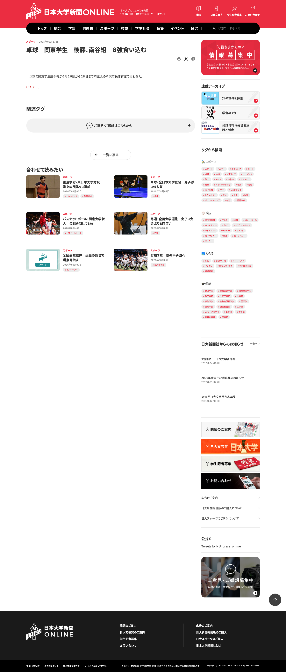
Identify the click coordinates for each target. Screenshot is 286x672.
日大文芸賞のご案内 (132, 632)
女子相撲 (209, 189)
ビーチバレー (240, 235)
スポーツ (107, 28)
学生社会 (142, 28)
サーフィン (245, 179)
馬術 (246, 195)
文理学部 (209, 306)
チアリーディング (212, 200)
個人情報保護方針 (71, 665)
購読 (198, 15)
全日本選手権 (245, 265)
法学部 (240, 296)
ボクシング (236, 168)
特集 (160, 28)
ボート (251, 168)
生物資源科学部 (227, 301)
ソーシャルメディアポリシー (96, 665)
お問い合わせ (252, 15)
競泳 (225, 195)
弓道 (228, 200)
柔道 (207, 174)
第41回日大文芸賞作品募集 (218, 397)
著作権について (52, 665)
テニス (225, 220)
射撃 (207, 184)
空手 (222, 189)
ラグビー (226, 230)
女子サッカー (211, 235)
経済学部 (209, 290)
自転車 (231, 179)
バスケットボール (242, 225)
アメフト (240, 230)
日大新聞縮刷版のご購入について (221, 508)
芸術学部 (209, 301)
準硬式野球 (210, 220)
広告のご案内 (209, 498)
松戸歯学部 (210, 317)
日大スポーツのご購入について (220, 518)
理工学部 (209, 296)
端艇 (250, 184)
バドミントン (210, 230)
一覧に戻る (111, 154)
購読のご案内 (128, 625)
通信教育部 (225, 306)
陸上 (207, 179)
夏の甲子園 (221, 260)
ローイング (247, 174)
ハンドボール (211, 225)
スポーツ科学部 (212, 311)
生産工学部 (225, 296)
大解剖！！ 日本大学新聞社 (218, 359)
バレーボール (251, 220)
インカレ (208, 265)
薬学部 (229, 311)
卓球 (236, 220)
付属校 (87, 28)
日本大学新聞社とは (208, 645)
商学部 (225, 317)
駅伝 (207, 260)
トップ (42, 28)
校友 (124, 28)
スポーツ (31, 41)
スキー (222, 168)
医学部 (244, 301)
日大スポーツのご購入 (209, 639)
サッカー (208, 241)
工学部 (240, 306)
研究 (194, 28)
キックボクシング (223, 184)
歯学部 (242, 311)
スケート (208, 168)
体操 (218, 174)
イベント (177, 28)
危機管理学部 (226, 290)
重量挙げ (241, 200)
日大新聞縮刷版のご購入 (211, 632)
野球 (225, 235)
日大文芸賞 (217, 15)
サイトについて (33, 665)
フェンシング (236, 189)
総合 (57, 28)
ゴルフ (226, 225)
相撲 (239, 184)
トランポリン (210, 195)
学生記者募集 (234, 15)
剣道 (235, 195)
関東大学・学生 (225, 265)
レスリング (231, 174)
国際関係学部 (245, 290)
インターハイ (238, 260)
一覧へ (254, 343)
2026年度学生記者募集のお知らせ (222, 378)
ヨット (218, 179)
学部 (71, 28)
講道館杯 (209, 271)
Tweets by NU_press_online (221, 546)
